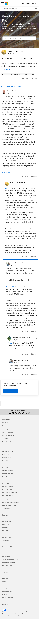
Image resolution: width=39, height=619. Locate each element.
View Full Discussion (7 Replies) (12, 86)
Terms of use (5, 614)
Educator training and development (11, 502)
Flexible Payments (6, 477)
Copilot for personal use (8, 435)
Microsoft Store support (8, 460)
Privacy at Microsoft (7, 591)
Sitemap (4, 612)
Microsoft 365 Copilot (7, 537)
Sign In (34, 3)
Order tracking (5, 467)
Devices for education (7, 489)
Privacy (21, 612)
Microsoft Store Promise (8, 473)
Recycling (30, 614)
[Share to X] (16, 413)
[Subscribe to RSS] (26, 413)
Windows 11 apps (6, 445)
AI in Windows (5, 438)
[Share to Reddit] (19, 413)
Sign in (10, 391)
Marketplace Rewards (7, 569)
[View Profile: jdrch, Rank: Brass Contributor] (8, 264)
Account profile (6, 454)
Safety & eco (22, 614)
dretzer (9, 91)
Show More (7, 69)
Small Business (6, 540)
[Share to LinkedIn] (10, 413)
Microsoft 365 (5, 527)
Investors (4, 594)
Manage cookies (30, 612)
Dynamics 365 (5, 524)
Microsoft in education (7, 486)
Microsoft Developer (7, 553)
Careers (4, 581)
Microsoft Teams (6, 534)
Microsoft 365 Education (8, 496)
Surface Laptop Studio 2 (8, 429)
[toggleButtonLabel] (36, 8)
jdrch (12, 263)
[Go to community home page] (6, 3)
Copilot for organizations (8, 432)
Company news (6, 588)
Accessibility (5, 601)
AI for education (6, 508)
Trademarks (13, 614)
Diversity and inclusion (7, 597)
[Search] (23, 3)
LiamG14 (10, 51)
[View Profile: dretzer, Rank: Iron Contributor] (4, 92)
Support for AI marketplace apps (10, 559)
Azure (3, 549)
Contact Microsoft (13, 612)
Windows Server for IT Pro (10, 8)
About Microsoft (6, 584)
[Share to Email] (29, 413)
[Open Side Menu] (2, 3)
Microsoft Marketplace (7, 566)
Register (28, 3)
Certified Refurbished (7, 470)
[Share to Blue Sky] (23, 413)
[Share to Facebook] (13, 413)
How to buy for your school (8, 499)
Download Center (6, 457)
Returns (4, 464)
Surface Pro (5, 422)
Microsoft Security (6, 521)
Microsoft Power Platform (8, 531)
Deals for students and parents (9, 505)
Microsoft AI (5, 518)
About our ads (5, 616)
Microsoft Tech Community (8, 562)
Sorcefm (15, 337)
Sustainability (5, 604)
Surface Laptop (6, 425)
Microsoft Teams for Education (9, 492)
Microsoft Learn (6, 556)
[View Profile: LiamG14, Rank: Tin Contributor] (4, 52)
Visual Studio (5, 572)
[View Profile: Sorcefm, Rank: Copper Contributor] (10, 338)
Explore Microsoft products (8, 442)
